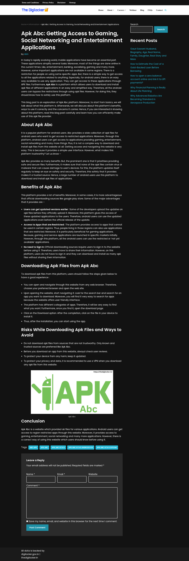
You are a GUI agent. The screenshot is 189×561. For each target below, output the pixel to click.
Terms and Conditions (30, 3)
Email (61, 474)
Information (34, 24)
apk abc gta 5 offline (107, 447)
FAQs (150, 10)
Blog (142, 10)
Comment (32, 485)
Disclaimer (61, 3)
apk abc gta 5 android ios (81, 447)
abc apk (33, 447)
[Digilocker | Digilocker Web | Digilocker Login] (36, 10)
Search (134, 24)
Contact (159, 10)
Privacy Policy (48, 3)
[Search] (165, 10)
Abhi (26, 54)
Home (100, 10)
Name (30, 474)
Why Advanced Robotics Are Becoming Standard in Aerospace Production (146, 99)
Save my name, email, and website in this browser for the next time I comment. (73, 521)
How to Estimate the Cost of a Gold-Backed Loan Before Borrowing (147, 67)
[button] (113, 10)
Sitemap (72, 3)
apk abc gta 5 (58, 447)
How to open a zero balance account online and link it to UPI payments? (147, 79)
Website (92, 474)
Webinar (133, 10)
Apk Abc (44, 447)
